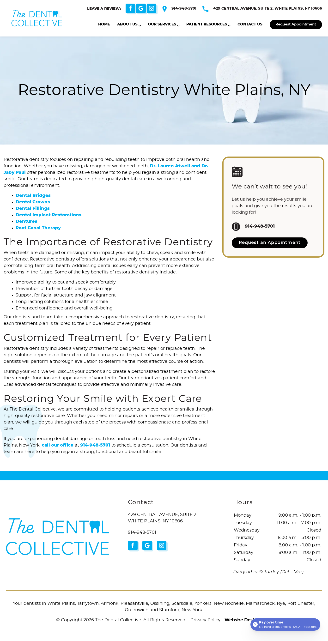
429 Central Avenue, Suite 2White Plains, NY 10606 (162, 518)
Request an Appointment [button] (270, 243)
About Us (127, 24)
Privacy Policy (205, 620)
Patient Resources (206, 24)
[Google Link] (141, 8)
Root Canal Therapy (38, 228)
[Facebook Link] (130, 8)
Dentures (26, 221)
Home (104, 24)
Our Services (162, 24)
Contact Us (249, 24)
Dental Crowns (33, 202)
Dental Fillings (33, 208)
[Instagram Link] (151, 8)
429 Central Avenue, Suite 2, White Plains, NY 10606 (267, 8)
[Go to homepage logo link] (57, 536)
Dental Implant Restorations (48, 215)
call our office (57, 445)
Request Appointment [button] (295, 24)
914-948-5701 (183, 8)
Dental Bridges (33, 196)
